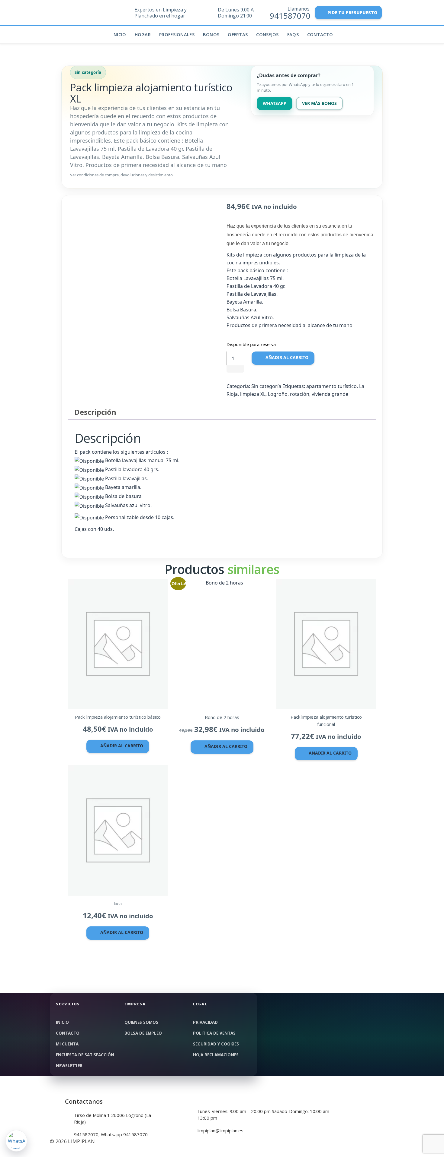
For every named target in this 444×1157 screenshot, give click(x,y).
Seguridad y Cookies (216, 1044)
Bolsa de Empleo (143, 1033)
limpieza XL (252, 394)
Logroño (278, 394)
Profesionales (177, 34)
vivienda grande (330, 394)
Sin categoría (266, 386)
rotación (299, 394)
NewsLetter (69, 1065)
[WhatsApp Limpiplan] (16, 1141)
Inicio (119, 34)
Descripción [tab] (95, 412)
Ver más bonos (319, 103)
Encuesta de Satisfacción (85, 1055)
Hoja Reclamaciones (216, 1055)
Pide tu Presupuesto (352, 12)
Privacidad (205, 1022)
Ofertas (238, 34)
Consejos (267, 34)
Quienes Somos (141, 1022)
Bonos (211, 34)
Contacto (320, 34)
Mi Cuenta (67, 1044)
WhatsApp (274, 103)
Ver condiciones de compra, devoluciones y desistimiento (121, 175)
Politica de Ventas (214, 1033)
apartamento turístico (331, 386)
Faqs (293, 34)
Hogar (143, 34)
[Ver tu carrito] (390, 14)
